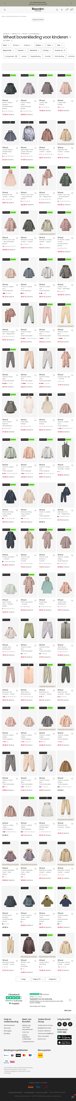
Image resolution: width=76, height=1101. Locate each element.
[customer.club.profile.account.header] (61, 10)
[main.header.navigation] (4, 10)
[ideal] (12, 1055)
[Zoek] (57, 10)
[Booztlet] (38, 10)
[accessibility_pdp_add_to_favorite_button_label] (17, 101)
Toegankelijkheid (29, 1092)
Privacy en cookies (42, 1092)
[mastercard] (24, 1055)
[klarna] (12, 1062)
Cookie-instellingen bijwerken (57, 1092)
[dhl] (40, 1055)
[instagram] (65, 1024)
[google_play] (64, 1037)
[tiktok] (70, 1024)
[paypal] (6, 1055)
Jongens (27, 45)
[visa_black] (18, 1055)
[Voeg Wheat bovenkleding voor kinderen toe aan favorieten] (70, 37)
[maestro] (30, 1055)
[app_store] (64, 1042)
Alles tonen (67, 1010)
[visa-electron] (6, 1062)
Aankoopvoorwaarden (15, 1092)
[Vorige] (4, 3)
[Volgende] (71, 3)
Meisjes (16, 45)
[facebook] (59, 1024)
